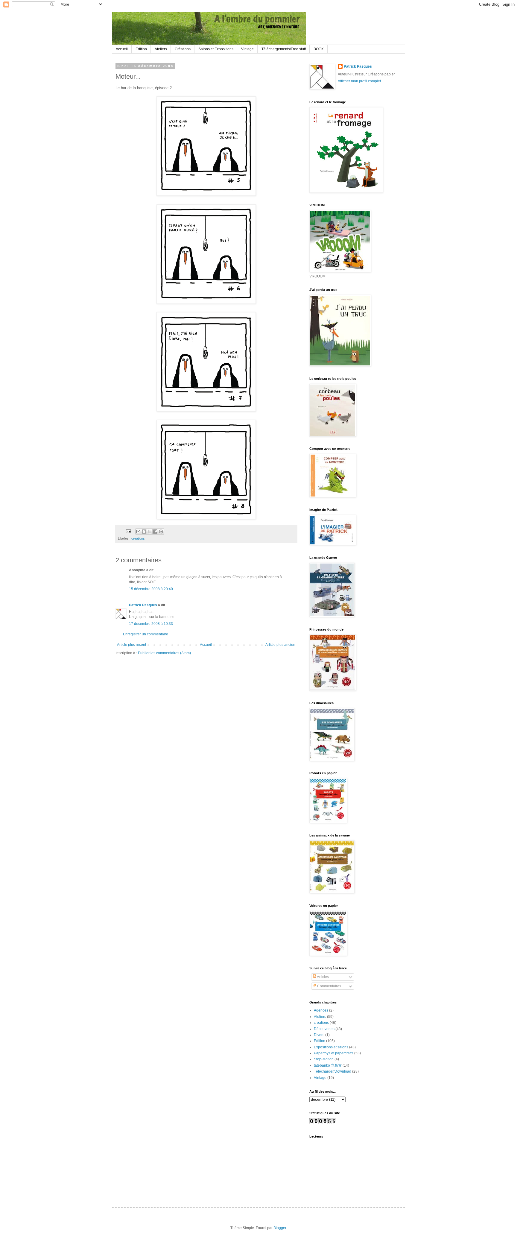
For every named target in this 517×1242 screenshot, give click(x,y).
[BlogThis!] (144, 532)
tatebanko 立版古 (328, 1065)
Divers (319, 1035)
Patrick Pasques (143, 605)
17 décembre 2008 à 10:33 (151, 624)
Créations (183, 49)
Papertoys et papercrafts (333, 1053)
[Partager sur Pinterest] (161, 532)
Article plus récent (131, 645)
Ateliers (161, 49)
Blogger (279, 1228)
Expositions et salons (331, 1047)
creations (138, 538)
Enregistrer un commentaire (145, 634)
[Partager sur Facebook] (155, 532)
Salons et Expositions (215, 49)
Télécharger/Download (332, 1071)
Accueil (122, 49)
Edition (141, 49)
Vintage (247, 49)
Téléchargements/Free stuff (283, 49)
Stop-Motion (324, 1059)
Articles (322, 977)
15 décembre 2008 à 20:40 (151, 589)
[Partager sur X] (150, 532)
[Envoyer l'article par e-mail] (128, 531)
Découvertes (324, 1029)
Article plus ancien (280, 645)
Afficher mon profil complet (359, 81)
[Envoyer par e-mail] (138, 532)
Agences (321, 1010)
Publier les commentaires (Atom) (164, 653)
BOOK (319, 49)
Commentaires (328, 986)
